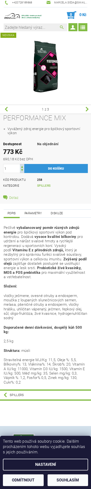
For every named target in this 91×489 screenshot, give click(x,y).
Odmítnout (23, 480)
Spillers (44, 185)
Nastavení (45, 464)
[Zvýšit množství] (22, 166)
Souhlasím (68, 480)
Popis (12, 213)
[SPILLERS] (25, 15)
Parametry (33, 213)
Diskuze (57, 213)
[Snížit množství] (22, 170)
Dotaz (14, 198)
